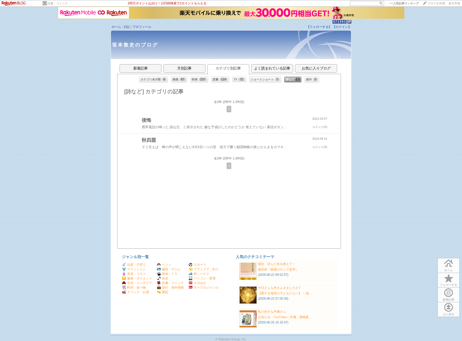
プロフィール (142, 27)
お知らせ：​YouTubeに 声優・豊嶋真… (285, 317)
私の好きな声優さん (272, 311)
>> (404, 3)
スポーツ (200, 264)
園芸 (165, 292)
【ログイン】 (342, 27)
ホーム (116, 27)
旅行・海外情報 (173, 287)
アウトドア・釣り (206, 269)
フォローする (448, 285)
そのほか (200, 283)
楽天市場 (454, 3)
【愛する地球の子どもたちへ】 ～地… (285, 293)
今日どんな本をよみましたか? (279, 288)
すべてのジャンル (206, 287)
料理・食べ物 (136, 287)
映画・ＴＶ (170, 274)
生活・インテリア (139, 283)
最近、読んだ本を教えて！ (276, 264)
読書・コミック (58, 3)
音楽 (165, 278)
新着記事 (448, 299)
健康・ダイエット (139, 278)
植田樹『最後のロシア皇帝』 (278, 269)
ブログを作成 (436, 3)
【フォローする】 (319, 27)
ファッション (136, 269)
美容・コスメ (136, 274)
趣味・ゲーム (171, 269)
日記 (127, 27)
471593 (339, 22)
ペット (166, 264)
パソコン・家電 (205, 278)
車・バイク (201, 274)
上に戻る (448, 314)
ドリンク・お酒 (138, 292)
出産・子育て (136, 264)
